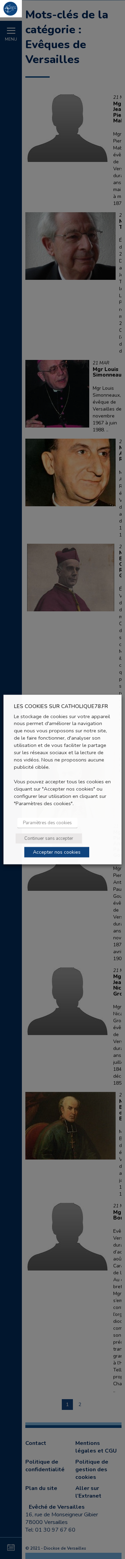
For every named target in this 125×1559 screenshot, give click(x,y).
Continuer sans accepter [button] (48, 838)
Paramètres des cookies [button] (47, 822)
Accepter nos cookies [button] (57, 852)
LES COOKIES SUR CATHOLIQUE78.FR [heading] (61, 706)
